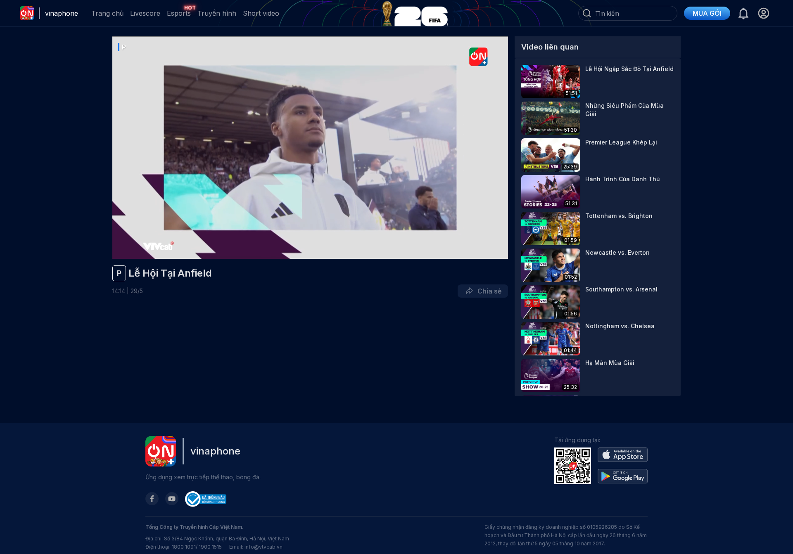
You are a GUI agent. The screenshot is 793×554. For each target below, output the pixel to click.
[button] (763, 13)
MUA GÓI (707, 13)
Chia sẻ (487, 291)
